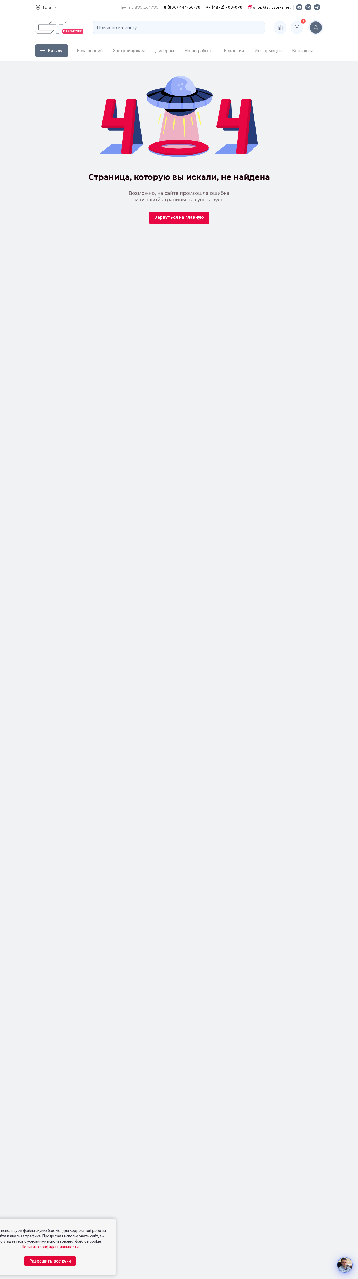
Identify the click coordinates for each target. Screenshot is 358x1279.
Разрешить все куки (50, 1261)
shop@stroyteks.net (271, 7)
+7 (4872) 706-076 (224, 7)
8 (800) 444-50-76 (182, 7)
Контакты (302, 50)
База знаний (90, 50)
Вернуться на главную (179, 217)
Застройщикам (129, 50)
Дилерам (164, 50)
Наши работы (199, 50)
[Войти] (316, 27)
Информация (268, 50)
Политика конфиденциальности (50, 1247)
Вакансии (234, 50)
